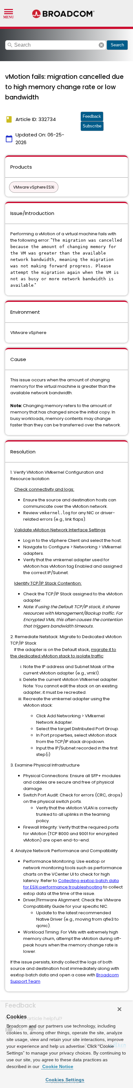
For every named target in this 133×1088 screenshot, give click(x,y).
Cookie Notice (57, 1066)
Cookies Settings (65, 1079)
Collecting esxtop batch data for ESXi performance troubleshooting (71, 884)
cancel (101, 45)
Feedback (92, 116)
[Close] (119, 1009)
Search (117, 44)
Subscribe (92, 126)
